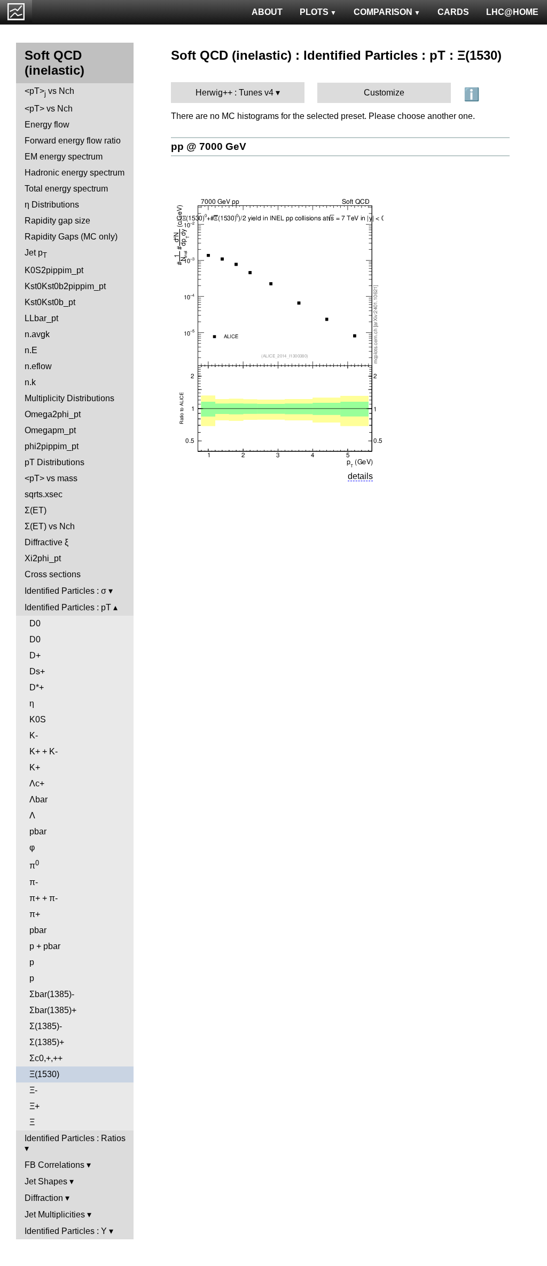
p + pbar (44, 946)
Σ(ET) (35, 510)
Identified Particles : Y (66, 1231)
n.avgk (37, 334)
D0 (35, 623)
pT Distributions (54, 462)
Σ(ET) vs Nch (50, 526)
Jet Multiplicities (55, 1214)
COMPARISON (383, 12)
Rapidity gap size (57, 220)
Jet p (36, 253)
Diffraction (44, 1198)
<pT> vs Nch (49, 92)
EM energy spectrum (64, 156)
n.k (30, 382)
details (360, 476)
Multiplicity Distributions (69, 398)
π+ (34, 914)
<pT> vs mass (51, 478)
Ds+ (37, 671)
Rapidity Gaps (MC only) (71, 236)
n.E (31, 350)
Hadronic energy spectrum (74, 172)
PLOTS (314, 12)
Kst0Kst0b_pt (50, 302)
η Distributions (52, 204)
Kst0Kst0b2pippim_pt (65, 286)
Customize (384, 92)
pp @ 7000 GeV (208, 146)
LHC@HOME (512, 12)
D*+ (36, 687)
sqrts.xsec (43, 494)
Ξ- (33, 1090)
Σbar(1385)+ (52, 1010)
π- (33, 882)
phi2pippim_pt (52, 446)
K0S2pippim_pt (54, 270)
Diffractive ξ (46, 542)
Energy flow (47, 124)
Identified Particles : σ (65, 590)
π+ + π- (43, 898)
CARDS (453, 12)
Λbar (38, 799)
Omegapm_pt (50, 430)
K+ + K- (43, 751)
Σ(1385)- (45, 1026)
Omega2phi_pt (53, 414)
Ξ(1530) (44, 1074)
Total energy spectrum (66, 188)
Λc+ (36, 783)
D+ (35, 655)
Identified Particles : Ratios (75, 1138)
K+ (34, 767)
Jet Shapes (46, 1181)
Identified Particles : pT (68, 607)
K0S (37, 719)
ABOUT (267, 12)
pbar (37, 831)
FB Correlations (54, 1164)
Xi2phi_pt (43, 558)
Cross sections (53, 574)
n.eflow (38, 366)
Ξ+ (34, 1106)
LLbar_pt (41, 318)
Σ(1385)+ (46, 1042)
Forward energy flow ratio (73, 140)
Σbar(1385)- (51, 994)
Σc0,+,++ (45, 1058)
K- (33, 735)
